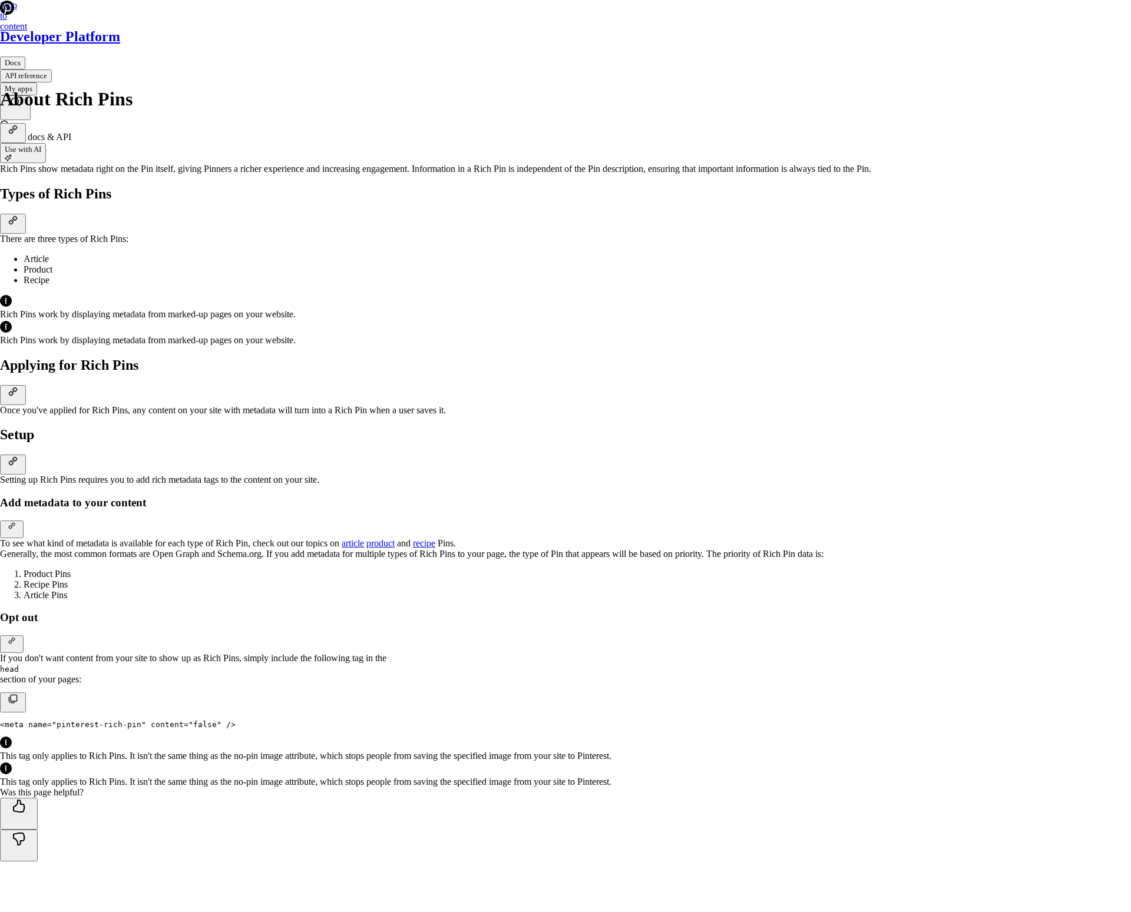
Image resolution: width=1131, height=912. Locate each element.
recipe (424, 543)
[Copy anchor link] (13, 133)
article (353, 543)
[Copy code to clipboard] (13, 702)
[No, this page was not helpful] (19, 845)
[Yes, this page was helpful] (19, 814)
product (380, 543)
